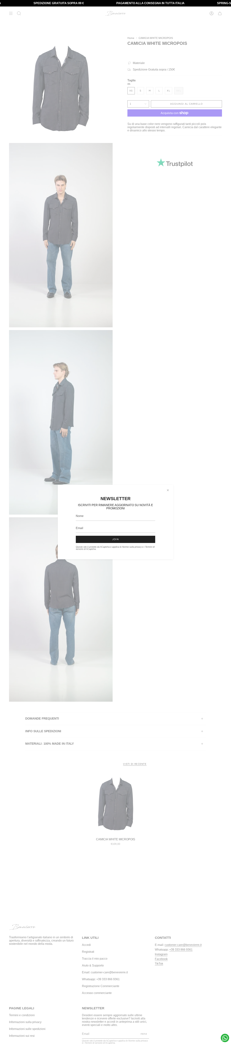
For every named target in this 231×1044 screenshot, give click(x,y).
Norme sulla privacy (132, 547)
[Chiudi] (168, 490)
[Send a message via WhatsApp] (225, 1038)
